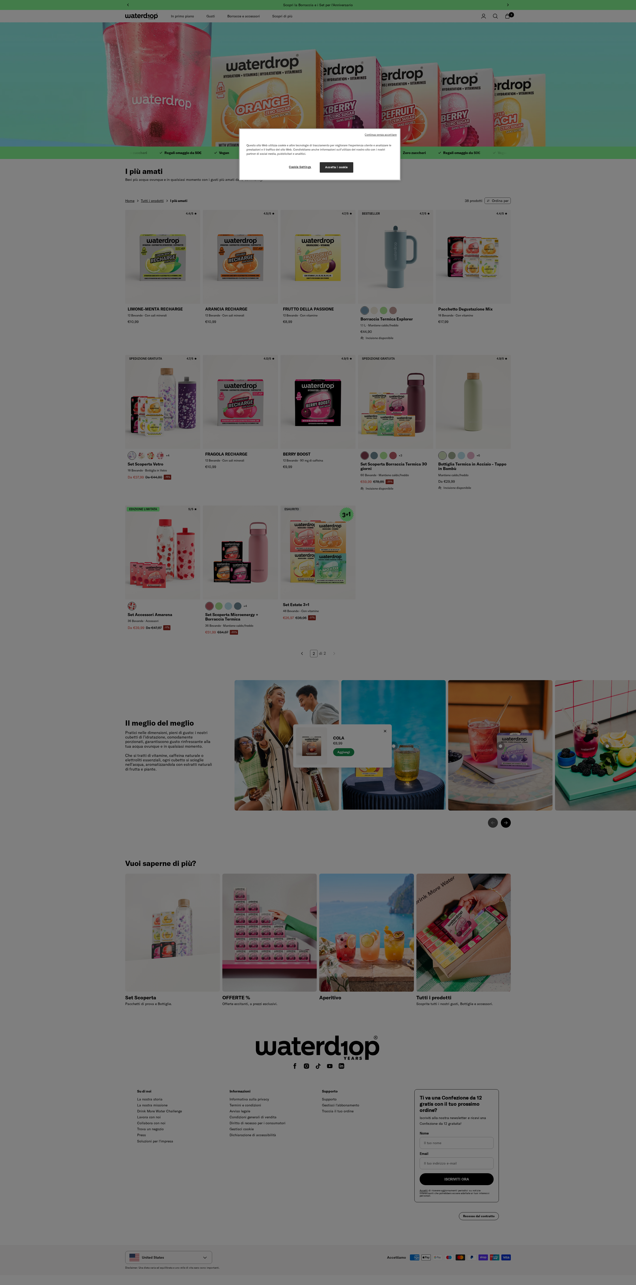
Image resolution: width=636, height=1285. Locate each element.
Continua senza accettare (381, 134)
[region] (319, 154)
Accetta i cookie (336, 167)
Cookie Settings (300, 167)
